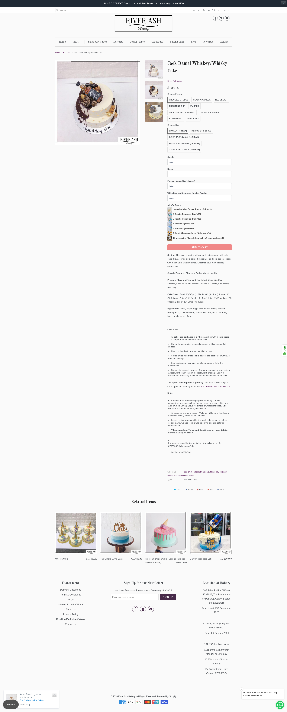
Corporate (157, 41)
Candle (170, 157)
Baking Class (177, 41)
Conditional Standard (200, 472)
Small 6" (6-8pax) (178, 131)
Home (62, 41)
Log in (195, 10)
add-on (187, 472)
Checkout (224, 10)
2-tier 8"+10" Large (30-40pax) (184, 150)
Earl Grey (193, 119)
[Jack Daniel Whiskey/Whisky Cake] (97, 102)
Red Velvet (221, 100)
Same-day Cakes (97, 41)
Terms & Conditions (70, 594)
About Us (71, 609)
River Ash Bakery (175, 81)
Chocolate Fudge (178, 100)
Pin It (201, 490)
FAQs (71, 599)
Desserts (118, 41)
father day (214, 472)
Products (66, 53)
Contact (223, 41)
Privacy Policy (70, 614)
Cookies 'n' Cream (209, 112)
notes (191, 475)
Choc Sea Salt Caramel (182, 112)
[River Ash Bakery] (143, 24)
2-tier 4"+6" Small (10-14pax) (184, 137)
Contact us (70, 624)
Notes (170, 169)
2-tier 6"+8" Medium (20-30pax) (184, 143)
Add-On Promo (174, 205)
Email (221, 490)
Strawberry (176, 119)
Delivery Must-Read (70, 589)
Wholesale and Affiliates (70, 604)
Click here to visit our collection (215, 386)
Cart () (210, 10)
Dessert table (137, 41)
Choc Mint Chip (177, 106)
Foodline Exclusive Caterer (70, 619)
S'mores (194, 106)
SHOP (75, 41)
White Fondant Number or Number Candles (187, 193)
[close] (283, 3)
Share (190, 490)
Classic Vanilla (201, 100)
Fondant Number (181, 475)
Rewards (208, 41)
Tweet (179, 490)
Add (211, 490)
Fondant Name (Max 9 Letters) (181, 181)
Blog (193, 41)
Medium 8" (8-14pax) (201, 131)
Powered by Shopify (167, 696)
